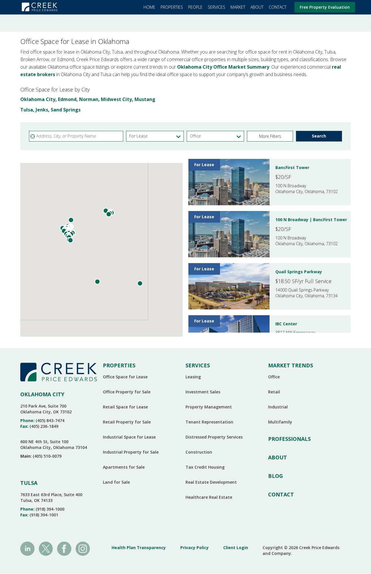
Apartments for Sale (124, 467)
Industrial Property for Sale (131, 452)
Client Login (235, 547)
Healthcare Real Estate (209, 497)
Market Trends (290, 365)
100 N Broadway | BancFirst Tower (311, 219)
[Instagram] (83, 548)
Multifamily (280, 422)
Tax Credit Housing (205, 467)
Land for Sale (116, 482)
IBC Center (286, 324)
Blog (275, 475)
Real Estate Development (211, 482)
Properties (172, 7)
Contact (277, 7)
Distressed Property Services (214, 437)
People (195, 7)
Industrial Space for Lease (129, 437)
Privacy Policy (194, 547)
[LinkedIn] (27, 548)
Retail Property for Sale (127, 422)
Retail (274, 392)
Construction (199, 452)
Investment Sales (203, 392)
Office (274, 376)
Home (149, 7)
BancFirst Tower (292, 167)
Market (237, 7)
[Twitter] (46, 548)
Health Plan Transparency (139, 547)
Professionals (289, 438)
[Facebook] (64, 548)
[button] (270, 136)
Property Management (209, 407)
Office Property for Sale (126, 392)
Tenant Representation (209, 422)
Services (216, 7)
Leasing (193, 376)
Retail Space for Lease (125, 407)
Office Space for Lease (125, 376)
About (256, 7)
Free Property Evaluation (325, 7)
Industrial (278, 407)
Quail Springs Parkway (298, 271)
